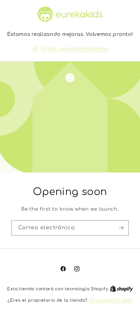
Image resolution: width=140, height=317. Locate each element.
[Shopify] (121, 289)
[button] (70, 49)
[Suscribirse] (121, 227)
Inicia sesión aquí (111, 300)
